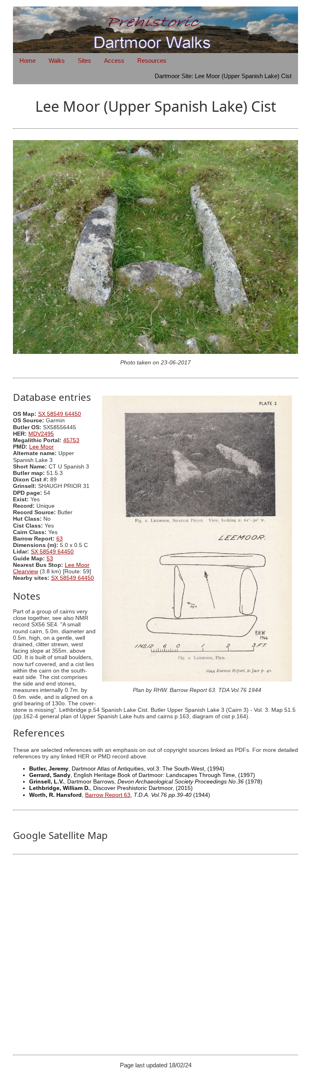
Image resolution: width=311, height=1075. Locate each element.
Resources (151, 60)
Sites (84, 60)
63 (59, 539)
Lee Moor (41, 447)
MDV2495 (41, 434)
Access (114, 60)
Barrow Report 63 (107, 795)
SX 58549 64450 (59, 414)
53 (50, 559)
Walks (57, 60)
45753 (71, 440)
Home (27, 60)
